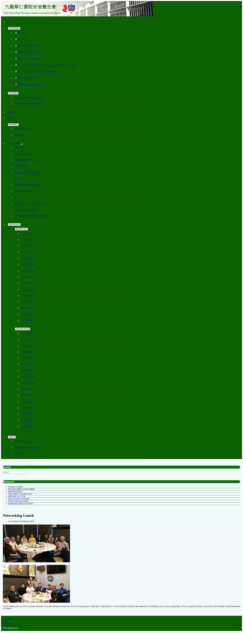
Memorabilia (15, 492)
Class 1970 (27, 333)
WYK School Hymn (18, 501)
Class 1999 (27, 414)
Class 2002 (27, 426)
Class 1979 (27, 383)
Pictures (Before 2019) (27, 97)
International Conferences (31, 203)
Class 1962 (27, 277)
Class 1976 (27, 370)
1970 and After (22, 329)
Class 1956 (27, 246)
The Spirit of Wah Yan (20, 494)
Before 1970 (21, 229)
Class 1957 (27, 252)
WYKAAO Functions (26, 210)
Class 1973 (27, 352)
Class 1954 (27, 240)
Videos (12, 112)
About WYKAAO (23, 154)
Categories (14, 143)
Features (13, 125)
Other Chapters (24, 191)
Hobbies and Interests (27, 172)
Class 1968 (27, 314)
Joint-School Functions (28, 185)
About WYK (21, 148)
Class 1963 (27, 283)
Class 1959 (27, 258)
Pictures (13, 93)
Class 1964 (27, 289)
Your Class (14, 224)
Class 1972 (27, 346)
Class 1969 (27, 320)
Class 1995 (27, 402)
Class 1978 (27, 377)
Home (11, 22)
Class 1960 (27, 264)
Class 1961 (27, 271)
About (12, 437)
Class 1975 (27, 364)
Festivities (21, 166)
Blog (11, 118)
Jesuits (19, 179)
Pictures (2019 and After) (28, 104)
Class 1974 (27, 358)
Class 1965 (27, 295)
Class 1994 (27, 395)
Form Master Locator (20, 504)
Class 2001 (27, 420)
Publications (15, 487)
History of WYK (16, 496)
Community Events (25, 160)
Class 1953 (27, 233)
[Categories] (22, 144)
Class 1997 (27, 408)
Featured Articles (25, 129)
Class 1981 (27, 389)
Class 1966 (27, 302)
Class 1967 (27, 308)
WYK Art (19, 135)
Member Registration (27, 447)
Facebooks (14, 28)
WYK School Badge (18, 499)
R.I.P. (17, 197)
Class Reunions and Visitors (31, 216)
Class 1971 (27, 339)
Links (18, 454)
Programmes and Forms (21, 489)
